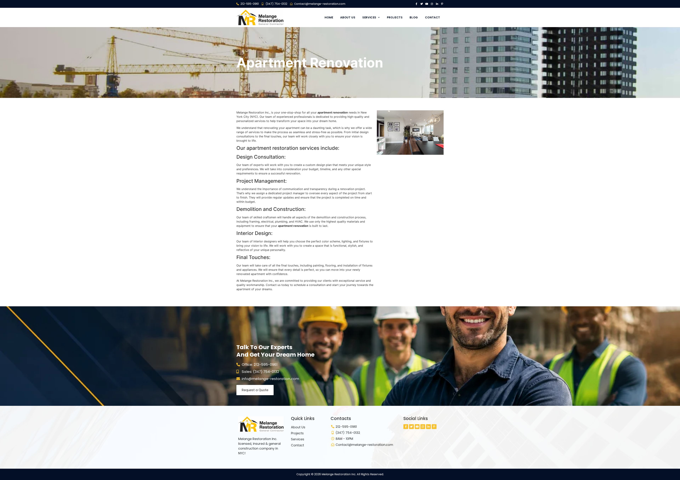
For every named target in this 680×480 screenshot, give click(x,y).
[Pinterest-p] (442, 4)
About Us (347, 17)
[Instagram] (432, 4)
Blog (414, 17)
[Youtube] (427, 4)
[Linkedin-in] (437, 4)
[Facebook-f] (416, 4)
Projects (395, 17)
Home (329, 17)
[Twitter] (421, 4)
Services (369, 17)
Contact (432, 17)
